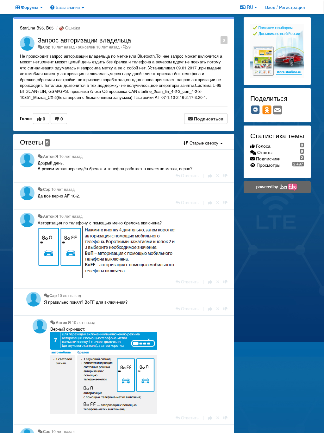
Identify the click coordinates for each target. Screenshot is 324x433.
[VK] (256, 109)
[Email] (277, 110)
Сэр (46, 47)
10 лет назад (71, 156)
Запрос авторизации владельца (84, 39)
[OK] (266, 109)
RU (250, 7)
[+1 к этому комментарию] (210, 175)
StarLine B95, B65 (36, 28)
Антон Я (50, 156)
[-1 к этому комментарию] (225, 175)
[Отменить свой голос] (217, 175)
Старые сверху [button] (204, 143)
